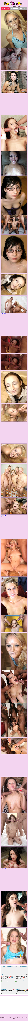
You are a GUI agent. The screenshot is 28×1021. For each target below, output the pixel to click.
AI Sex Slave (5, 8)
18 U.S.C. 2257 (15, 1017)
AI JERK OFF (14, 8)
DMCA (21, 1017)
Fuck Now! (23, 8)
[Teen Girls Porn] (14, 3)
